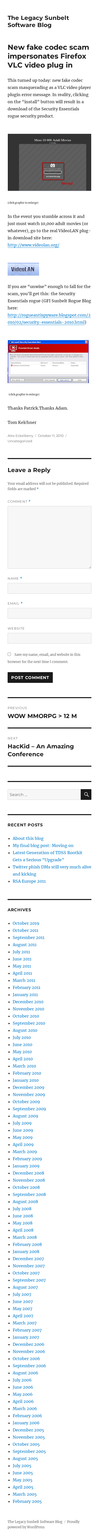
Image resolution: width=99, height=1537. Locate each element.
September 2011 (28, 937)
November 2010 (28, 1008)
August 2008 (25, 1201)
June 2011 (22, 958)
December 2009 (28, 1087)
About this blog (28, 838)
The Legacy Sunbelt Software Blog (38, 21)
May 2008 (22, 1223)
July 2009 (22, 1123)
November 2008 (29, 1180)
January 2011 (25, 994)
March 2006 (25, 1408)
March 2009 (25, 1151)
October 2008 (26, 1187)
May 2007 (22, 1308)
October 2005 (26, 1444)
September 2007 (29, 1280)
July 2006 (22, 1380)
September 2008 (29, 1194)
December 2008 (28, 1173)
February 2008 (27, 1244)
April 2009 (23, 1144)
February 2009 (27, 1158)
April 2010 (23, 1058)
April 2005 (23, 1487)
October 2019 (26, 923)
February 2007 (27, 1330)
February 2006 (27, 1415)
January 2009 (26, 1165)
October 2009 (26, 1101)
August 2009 (25, 1115)
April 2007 (23, 1315)
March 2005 (25, 1494)
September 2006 (29, 1365)
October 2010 (26, 1016)
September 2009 (29, 1108)
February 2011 (26, 987)
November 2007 (29, 1265)
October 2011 (25, 930)
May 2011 (22, 966)
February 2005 (27, 1501)
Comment (19, 501)
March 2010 (24, 1066)
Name (15, 578)
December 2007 (28, 1258)
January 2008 (26, 1251)
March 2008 (25, 1237)
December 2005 (28, 1429)
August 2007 (25, 1287)
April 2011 (22, 973)
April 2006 (23, 1401)
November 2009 (29, 1094)
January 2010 (26, 1080)
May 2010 (22, 1051)
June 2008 (23, 1215)
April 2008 (23, 1230)
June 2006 (23, 1387)
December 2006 (28, 1344)
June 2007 (23, 1301)
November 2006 (29, 1351)
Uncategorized (20, 441)
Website (16, 628)
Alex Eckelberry (20, 436)
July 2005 (22, 1465)
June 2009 (23, 1130)
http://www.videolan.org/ (33, 245)
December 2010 (28, 1001)
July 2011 (21, 951)
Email (15, 603)
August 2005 (25, 1458)
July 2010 (22, 1037)
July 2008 (22, 1208)
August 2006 (25, 1372)
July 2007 (22, 1294)
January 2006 (26, 1422)
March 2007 (25, 1322)
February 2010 (27, 1073)
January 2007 (26, 1337)
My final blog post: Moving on (43, 845)
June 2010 (22, 1044)
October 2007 (26, 1272)
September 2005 (29, 1451)
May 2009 (23, 1137)
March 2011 (24, 980)
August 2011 (25, 944)
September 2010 (29, 1023)
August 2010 (25, 1030)
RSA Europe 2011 (29, 881)
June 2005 (23, 1472)
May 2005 (22, 1479)
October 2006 (26, 1358)
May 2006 (23, 1394)
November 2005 (29, 1437)
